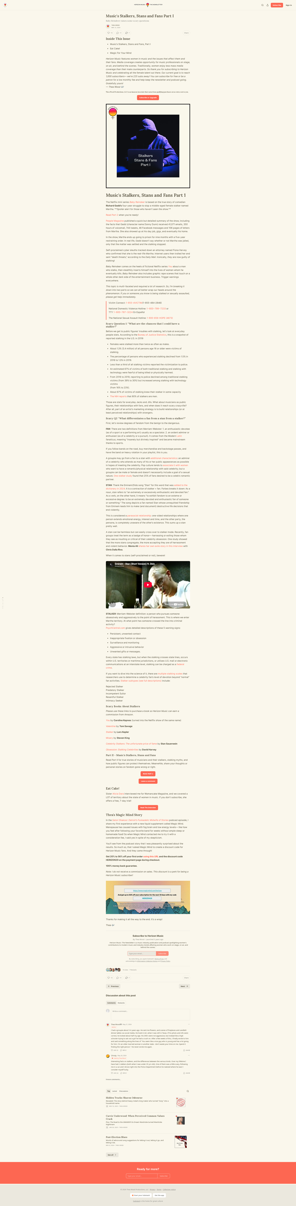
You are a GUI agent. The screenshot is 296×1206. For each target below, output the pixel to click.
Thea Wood (115, 25)
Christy (114, 1055)
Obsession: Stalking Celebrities (122, 749)
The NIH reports (118, 396)
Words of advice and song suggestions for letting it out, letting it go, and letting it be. (135, 1141)
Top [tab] (108, 1091)
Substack (136, 1201)
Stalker (109, 732)
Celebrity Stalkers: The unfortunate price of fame (131, 743)
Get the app (159, 1195)
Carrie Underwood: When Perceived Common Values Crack (135, 1117)
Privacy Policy (165, 961)
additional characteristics (164, 458)
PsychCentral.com (115, 628)
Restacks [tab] (121, 1003)
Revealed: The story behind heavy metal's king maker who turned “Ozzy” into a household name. (137, 1102)
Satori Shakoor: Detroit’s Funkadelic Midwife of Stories (140, 820)
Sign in (289, 5)
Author (114, 1027)
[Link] (103, 39)
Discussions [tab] (123, 1091)
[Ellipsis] (189, 1024)
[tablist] (116, 1003)
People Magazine (115, 221)
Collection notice (169, 1189)
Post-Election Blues (116, 1137)
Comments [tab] (111, 1003)
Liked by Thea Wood (120, 1058)
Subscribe (277, 5)
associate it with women (175, 465)
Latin (179, 436)
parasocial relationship (139, 515)
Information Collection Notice (147, 961)
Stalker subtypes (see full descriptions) (141, 680)
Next (183, 986)
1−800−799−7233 (156, 308)
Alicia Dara (118, 793)
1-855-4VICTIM (134, 303)
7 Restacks (133, 970)
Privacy (152, 1189)
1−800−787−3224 (123, 312)
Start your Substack (142, 1195)
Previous (115, 986)
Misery (109, 738)
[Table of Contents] (2, 603)
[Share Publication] (267, 5)
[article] (148, 1103)
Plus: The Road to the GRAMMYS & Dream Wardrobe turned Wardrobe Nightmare (134, 1123)
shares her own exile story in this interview (161, 546)
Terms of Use (159, 959)
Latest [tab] (114, 1091)
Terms (159, 1189)
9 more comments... (113, 1079)
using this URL (151, 856)
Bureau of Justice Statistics (152, 334)
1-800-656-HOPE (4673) (160, 318)
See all (110, 1155)
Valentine (111, 726)
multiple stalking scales (170, 673)
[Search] (262, 5)
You (170, 266)
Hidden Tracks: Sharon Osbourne (124, 1097)
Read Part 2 (112, 215)
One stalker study (123, 475)
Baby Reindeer (137, 202)
